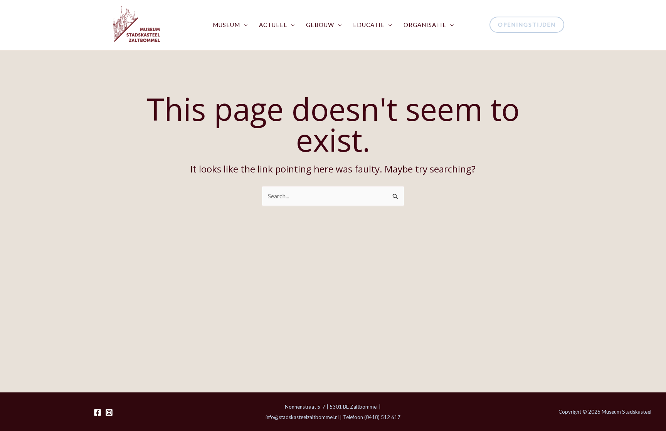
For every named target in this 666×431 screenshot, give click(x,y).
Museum (226, 24)
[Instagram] (109, 412)
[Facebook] (97, 412)
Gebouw (320, 24)
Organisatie (425, 24)
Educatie (369, 24)
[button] (243, 25)
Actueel (273, 24)
